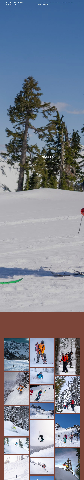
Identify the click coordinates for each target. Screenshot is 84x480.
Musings (39, 4)
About (43, 2)
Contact (45, 4)
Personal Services (67, 2)
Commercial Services (53, 2)
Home (38, 2)
